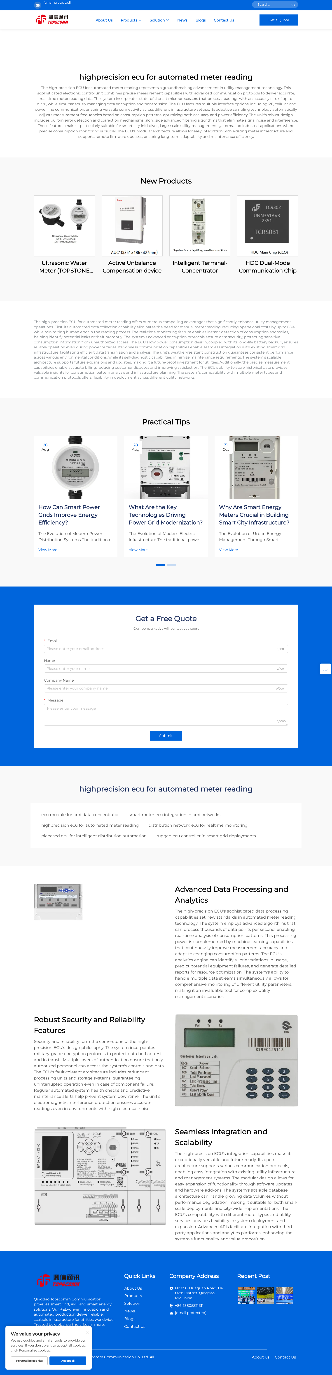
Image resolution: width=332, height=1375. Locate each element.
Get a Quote (279, 20)
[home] (52, 20)
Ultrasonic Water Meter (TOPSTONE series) (64, 267)
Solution (157, 20)
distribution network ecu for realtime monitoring (198, 825)
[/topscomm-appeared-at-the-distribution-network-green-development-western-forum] (246, 1295)
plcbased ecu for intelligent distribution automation (94, 835)
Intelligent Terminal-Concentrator (200, 267)
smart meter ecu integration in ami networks (174, 814)
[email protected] (57, 2)
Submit (166, 736)
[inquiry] (325, 669)
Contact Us (224, 20)
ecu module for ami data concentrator (80, 814)
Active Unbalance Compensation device (132, 267)
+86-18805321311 (189, 1305)
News (182, 20)
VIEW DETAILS (64, 226)
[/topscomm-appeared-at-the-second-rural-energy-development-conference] (265, 1295)
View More (47, 550)
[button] (160, 565)
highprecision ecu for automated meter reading (90, 825)
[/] (58, 1281)
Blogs (201, 20)
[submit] (293, 4)
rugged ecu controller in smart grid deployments (206, 835)
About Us (104, 20)
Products (129, 20)
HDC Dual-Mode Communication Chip (268, 267)
